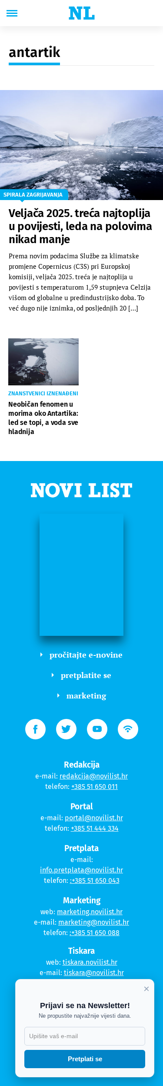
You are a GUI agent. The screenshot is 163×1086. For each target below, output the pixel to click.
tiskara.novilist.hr (90, 962)
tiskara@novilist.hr (94, 973)
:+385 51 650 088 (95, 933)
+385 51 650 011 (94, 786)
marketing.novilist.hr (90, 912)
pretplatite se (86, 675)
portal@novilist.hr (94, 818)
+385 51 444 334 (95, 828)
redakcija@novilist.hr (94, 776)
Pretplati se (85, 1059)
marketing (86, 695)
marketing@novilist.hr (93, 922)
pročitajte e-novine (86, 654)
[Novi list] (82, 13)
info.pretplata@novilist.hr (81, 870)
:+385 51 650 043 (95, 880)
